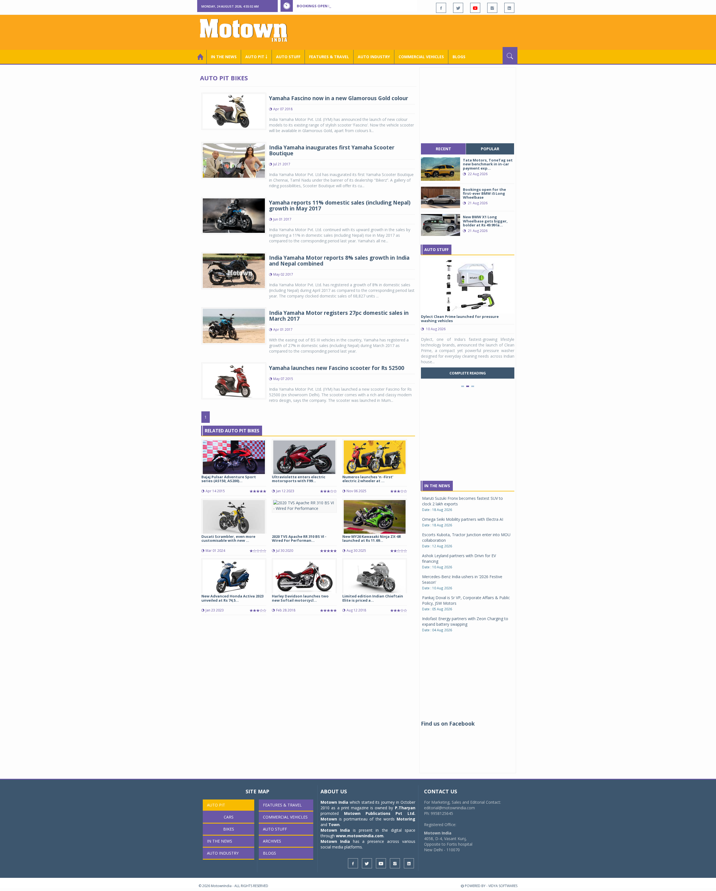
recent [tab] (443, 148)
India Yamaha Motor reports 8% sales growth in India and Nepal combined (339, 260)
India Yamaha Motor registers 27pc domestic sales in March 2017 (339, 315)
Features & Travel (329, 56)
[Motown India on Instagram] (492, 8)
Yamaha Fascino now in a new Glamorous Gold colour (338, 98)
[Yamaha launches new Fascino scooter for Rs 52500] (233, 380)
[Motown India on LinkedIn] (509, 8)
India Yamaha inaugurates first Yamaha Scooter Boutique (331, 150)
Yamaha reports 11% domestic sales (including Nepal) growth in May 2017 (340, 205)
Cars (229, 817)
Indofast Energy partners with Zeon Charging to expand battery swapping (465, 621)
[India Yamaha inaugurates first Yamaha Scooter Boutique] (233, 160)
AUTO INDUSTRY (374, 56)
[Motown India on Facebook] (441, 8)
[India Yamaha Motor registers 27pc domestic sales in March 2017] (233, 325)
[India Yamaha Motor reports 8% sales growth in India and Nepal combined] (233, 270)
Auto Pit (216, 805)
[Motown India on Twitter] (458, 8)
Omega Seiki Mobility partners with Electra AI (462, 519)
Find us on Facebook (448, 723)
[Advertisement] (415, 31)
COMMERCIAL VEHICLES (421, 56)
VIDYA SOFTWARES (502, 885)
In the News (224, 56)
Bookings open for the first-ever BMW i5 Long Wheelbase (355, 5)
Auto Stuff (288, 56)
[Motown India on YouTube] (475, 8)
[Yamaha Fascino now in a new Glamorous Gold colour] (233, 110)
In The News (437, 485)
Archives (272, 841)
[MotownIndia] (247, 30)
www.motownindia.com (359, 835)
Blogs (459, 56)
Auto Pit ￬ (256, 56)
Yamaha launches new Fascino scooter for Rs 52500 (336, 368)
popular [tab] (490, 148)
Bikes (228, 829)
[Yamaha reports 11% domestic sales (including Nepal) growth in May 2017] (233, 215)
